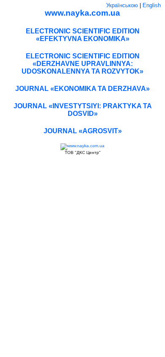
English (152, 5)
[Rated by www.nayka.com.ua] (82, 145)
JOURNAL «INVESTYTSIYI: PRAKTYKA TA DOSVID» (83, 109)
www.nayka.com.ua (82, 12)
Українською (122, 5)
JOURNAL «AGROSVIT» (83, 131)
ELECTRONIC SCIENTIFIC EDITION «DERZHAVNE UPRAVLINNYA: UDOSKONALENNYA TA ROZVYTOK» (82, 63)
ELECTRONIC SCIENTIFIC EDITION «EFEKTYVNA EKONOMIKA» (83, 34)
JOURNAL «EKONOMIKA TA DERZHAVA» (82, 88)
